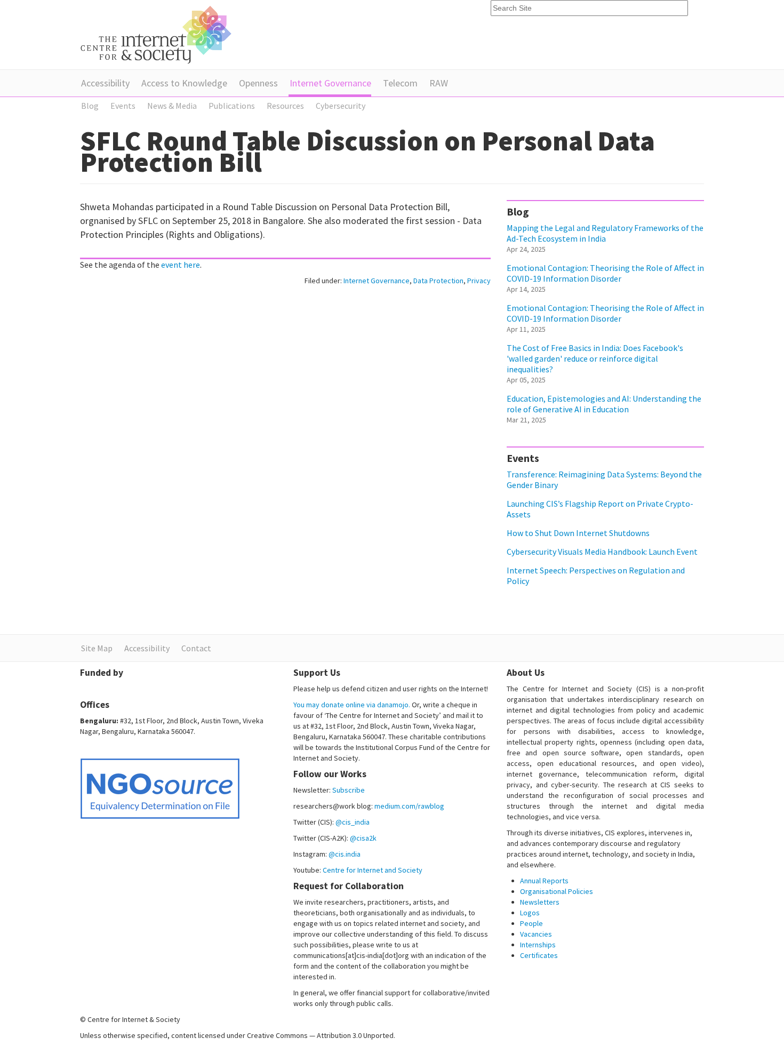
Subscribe (348, 790)
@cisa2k (363, 838)
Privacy (479, 280)
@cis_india (352, 822)
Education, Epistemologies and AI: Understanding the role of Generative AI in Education (604, 403)
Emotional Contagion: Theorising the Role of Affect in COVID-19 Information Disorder (605, 273)
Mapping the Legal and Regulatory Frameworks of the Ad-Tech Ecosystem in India (605, 233)
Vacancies (536, 934)
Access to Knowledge (184, 83)
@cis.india (345, 854)
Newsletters (539, 902)
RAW (438, 83)
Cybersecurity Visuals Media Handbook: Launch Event (602, 551)
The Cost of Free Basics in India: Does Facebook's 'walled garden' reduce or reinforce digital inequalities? (595, 358)
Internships (538, 944)
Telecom (400, 83)
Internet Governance (330, 83)
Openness (258, 83)
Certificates (539, 955)
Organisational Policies (556, 891)
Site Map (97, 648)
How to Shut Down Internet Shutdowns (578, 533)
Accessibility (105, 83)
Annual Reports (544, 880)
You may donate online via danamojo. (351, 704)
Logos (530, 912)
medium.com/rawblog (409, 806)
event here (180, 264)
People (531, 923)
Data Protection (438, 280)
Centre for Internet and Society (372, 870)
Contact (196, 648)
